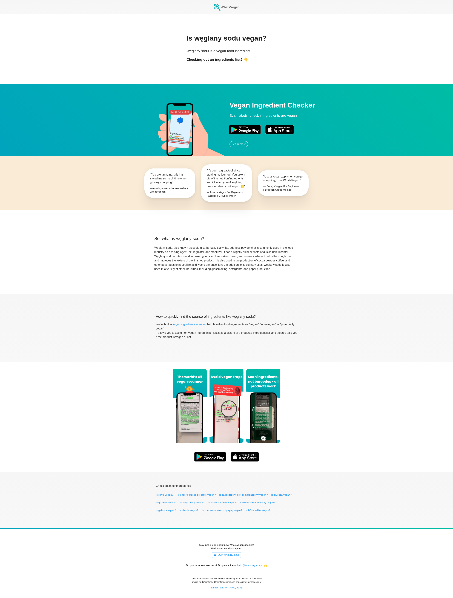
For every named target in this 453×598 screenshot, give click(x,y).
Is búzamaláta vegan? (258, 510)
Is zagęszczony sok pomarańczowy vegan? (243, 494)
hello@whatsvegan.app (250, 565)
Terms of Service (219, 587)
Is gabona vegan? (166, 510)
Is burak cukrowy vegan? (222, 502)
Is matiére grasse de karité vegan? (196, 494)
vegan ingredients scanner (189, 324)
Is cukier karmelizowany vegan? (257, 502)
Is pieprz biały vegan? (192, 502)
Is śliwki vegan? (164, 494)
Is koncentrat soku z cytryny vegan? (222, 510)
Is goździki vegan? (166, 502)
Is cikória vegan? (188, 510)
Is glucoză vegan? (281, 494)
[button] (179, 124)
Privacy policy (235, 587)
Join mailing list (228, 555)
